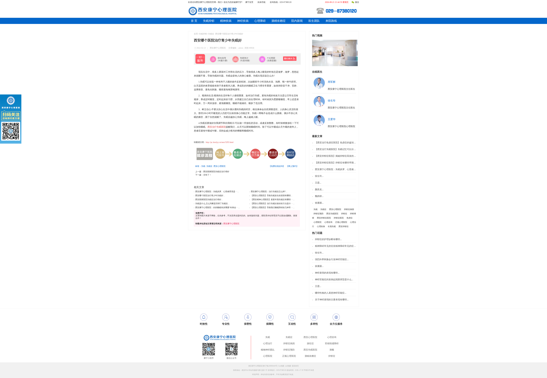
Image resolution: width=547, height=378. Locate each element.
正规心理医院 (341, 222)
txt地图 (281, 366)
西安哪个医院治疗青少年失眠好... (210, 195)
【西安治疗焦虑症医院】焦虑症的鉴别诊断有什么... (341, 142)
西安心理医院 (220, 166)
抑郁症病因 (349, 209)
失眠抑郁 (208, 20)
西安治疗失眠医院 (217, 127)
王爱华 (331, 119)
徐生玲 (331, 100)
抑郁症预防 (318, 214)
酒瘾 (331, 350)
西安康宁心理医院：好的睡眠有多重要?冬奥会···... (217, 207)
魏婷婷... (319, 196)
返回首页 (295, 366)
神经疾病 (243, 20)
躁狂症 (310, 343)
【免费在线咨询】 (277, 166)
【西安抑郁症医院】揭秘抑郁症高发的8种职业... (339, 156)
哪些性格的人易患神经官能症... (330, 293)
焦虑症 (350, 218)
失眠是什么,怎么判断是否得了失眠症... (212, 203)
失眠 (203, 166)
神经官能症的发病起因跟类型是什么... (334, 279)
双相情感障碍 (332, 343)
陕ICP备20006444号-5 (271, 366)
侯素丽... (319, 203)
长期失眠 (332, 226)
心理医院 (318, 222)
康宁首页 (249, 2)
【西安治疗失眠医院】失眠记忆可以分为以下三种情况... (343, 149)
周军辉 (331, 82)
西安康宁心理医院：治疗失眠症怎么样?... (269, 191)
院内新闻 (297, 20)
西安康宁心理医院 (217, 48)
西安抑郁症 (344, 226)
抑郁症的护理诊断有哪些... (328, 239)
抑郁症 (344, 214)
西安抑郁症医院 (324, 218)
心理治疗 (267, 343)
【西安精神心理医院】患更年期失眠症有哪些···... (273, 199)
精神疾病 (225, 20)
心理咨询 (328, 222)
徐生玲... (319, 176)
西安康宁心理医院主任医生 (341, 89)
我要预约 (346, 82)
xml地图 (288, 366)
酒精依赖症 (278, 20)
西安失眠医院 (332, 214)
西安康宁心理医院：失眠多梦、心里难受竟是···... (217, 191)
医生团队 (314, 20)
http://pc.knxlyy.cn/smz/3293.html (219, 142)
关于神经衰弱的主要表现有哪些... (332, 299)
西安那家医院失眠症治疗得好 (216, 172)
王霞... (318, 183)
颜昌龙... (319, 189)
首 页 (194, 20)
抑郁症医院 (339, 218)
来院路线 (331, 20)
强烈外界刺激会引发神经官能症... (332, 259)
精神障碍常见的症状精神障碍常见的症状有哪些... (340, 246)
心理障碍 (260, 20)
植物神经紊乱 (267, 350)
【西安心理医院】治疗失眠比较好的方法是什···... (273, 203)
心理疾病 (321, 226)
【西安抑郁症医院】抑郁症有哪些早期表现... (337, 162)
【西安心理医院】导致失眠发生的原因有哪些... (271, 195)
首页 (196, 34)
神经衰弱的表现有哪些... (327, 273)
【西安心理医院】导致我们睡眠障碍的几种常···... (273, 207)
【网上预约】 (292, 166)
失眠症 (211, 34)
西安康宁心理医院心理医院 (341, 126)
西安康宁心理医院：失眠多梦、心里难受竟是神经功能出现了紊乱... (349, 169)
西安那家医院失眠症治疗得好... (209, 199)
